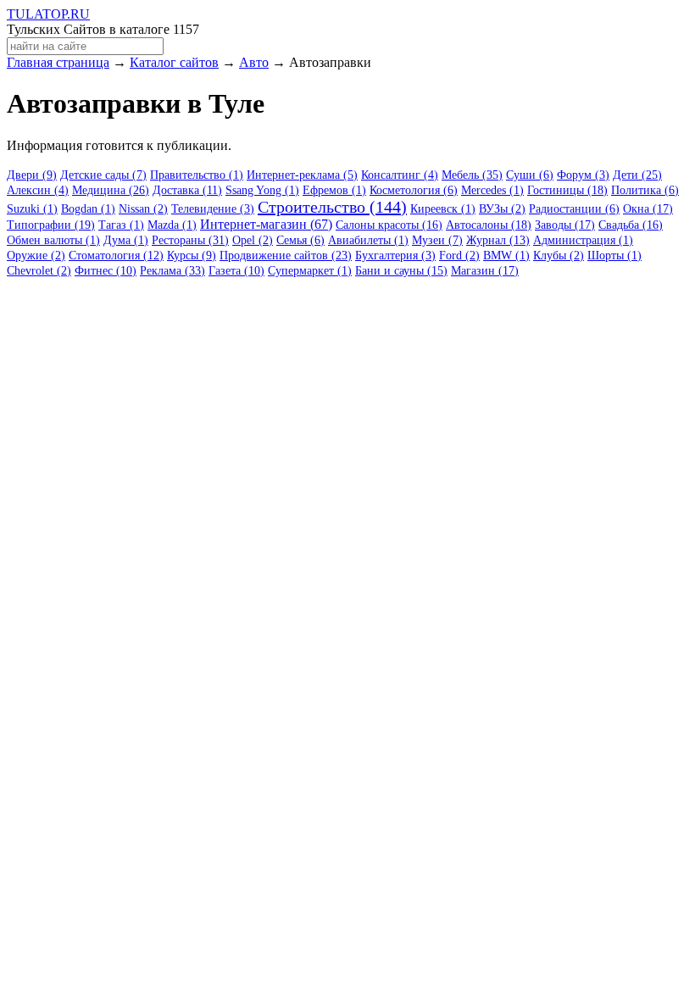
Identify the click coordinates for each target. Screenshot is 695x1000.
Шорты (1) (614, 255)
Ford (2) (459, 255)
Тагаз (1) (121, 225)
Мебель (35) (472, 175)
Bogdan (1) (88, 209)
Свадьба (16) (630, 225)
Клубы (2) (558, 255)
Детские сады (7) (103, 175)
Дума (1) (125, 240)
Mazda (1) (172, 225)
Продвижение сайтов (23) (286, 255)
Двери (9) (32, 175)
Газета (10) (236, 270)
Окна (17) (648, 209)
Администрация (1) (583, 240)
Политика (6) (645, 190)
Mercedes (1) (492, 190)
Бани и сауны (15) (401, 270)
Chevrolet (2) (39, 270)
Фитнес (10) (105, 270)
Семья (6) (300, 240)
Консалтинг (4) (399, 175)
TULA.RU (48, 14)
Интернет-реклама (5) (302, 175)
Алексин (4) (38, 190)
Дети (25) (637, 175)
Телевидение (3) (212, 209)
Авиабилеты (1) (368, 240)
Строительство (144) (332, 206)
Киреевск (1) (442, 209)
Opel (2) (252, 240)
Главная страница (58, 62)
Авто (254, 62)
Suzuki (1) (32, 209)
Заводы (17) (565, 225)
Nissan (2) (143, 209)
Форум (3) (583, 175)
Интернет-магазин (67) (266, 224)
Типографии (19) (51, 225)
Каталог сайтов (174, 62)
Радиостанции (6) (574, 209)
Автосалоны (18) (488, 225)
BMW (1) (506, 255)
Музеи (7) (437, 240)
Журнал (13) (498, 240)
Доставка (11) (187, 190)
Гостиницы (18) (567, 190)
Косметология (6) (414, 190)
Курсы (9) (191, 255)
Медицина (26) (110, 190)
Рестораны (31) (190, 240)
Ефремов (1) (334, 190)
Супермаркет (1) (310, 270)
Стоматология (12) (116, 255)
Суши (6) (529, 175)
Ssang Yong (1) (262, 190)
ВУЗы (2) (502, 209)
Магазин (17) (485, 270)
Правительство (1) (196, 175)
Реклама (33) (172, 270)
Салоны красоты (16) (389, 225)
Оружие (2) (36, 255)
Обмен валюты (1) (53, 240)
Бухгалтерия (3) (395, 255)
